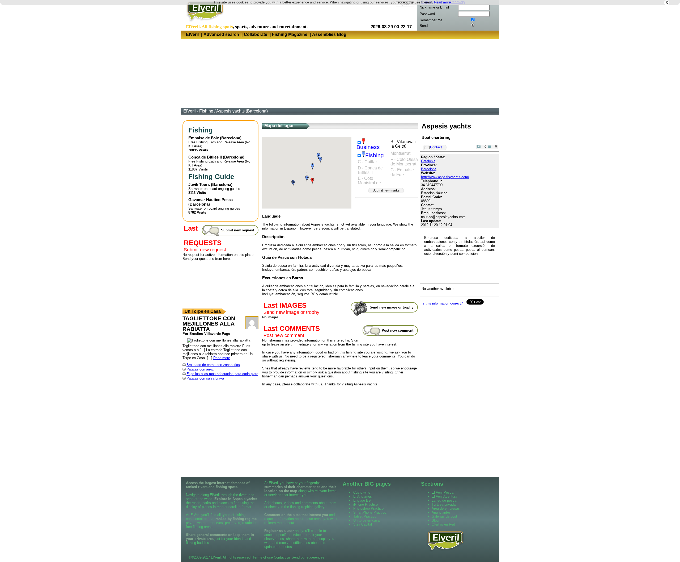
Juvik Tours (199, 184)
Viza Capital (362, 524)
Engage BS (362, 500)
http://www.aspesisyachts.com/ (445, 177)
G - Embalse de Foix (402, 172)
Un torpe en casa (366, 520)
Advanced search (221, 34)
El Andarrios (362, 496)
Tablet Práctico (364, 516)
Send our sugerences (308, 557)
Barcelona (230, 138)
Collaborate (255, 34)
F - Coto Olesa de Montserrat (404, 161)
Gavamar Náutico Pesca (210, 199)
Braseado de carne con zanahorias (213, 365)
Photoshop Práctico (368, 508)
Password (427, 14)
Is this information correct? (442, 303)
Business (368, 147)
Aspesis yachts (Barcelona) (242, 111)
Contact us (282, 557)
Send (424, 26)
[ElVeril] (203, 22)
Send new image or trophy (291, 312)
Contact (436, 147)
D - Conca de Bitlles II (370, 170)
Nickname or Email (434, 7)
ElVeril (192, 34)
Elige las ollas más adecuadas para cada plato (222, 374)
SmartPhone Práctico (369, 512)
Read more (442, 2)
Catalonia (428, 161)
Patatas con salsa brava (205, 378)
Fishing (374, 155)
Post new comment (284, 335)
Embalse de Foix (203, 138)
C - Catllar (367, 162)
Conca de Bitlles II (205, 157)
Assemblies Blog (329, 34)
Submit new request (205, 249)
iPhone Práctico (365, 504)
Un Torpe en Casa (203, 311)
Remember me (431, 20)
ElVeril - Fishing (198, 111)
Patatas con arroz (200, 369)
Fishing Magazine (289, 34)
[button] (312, 181)
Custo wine (361, 492)
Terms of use (263, 557)
